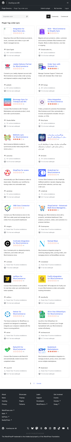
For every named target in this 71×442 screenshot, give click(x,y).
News (4, 398)
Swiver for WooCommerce (19, 313)
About (4, 394)
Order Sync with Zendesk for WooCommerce (54, 65)
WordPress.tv (41, 404)
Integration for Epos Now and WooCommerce (19, 30)
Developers (40, 401)
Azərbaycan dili (11, 428)
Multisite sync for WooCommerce (20, 136)
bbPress (5, 417)
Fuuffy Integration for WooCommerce (55, 277)
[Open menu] (68, 3)
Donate (57, 401)
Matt (4, 413)
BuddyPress (7, 420)
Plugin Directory (7, 8)
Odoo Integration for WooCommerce (55, 101)
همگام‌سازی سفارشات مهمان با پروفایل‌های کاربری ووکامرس (57, 136)
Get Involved (58, 394)
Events (56, 398)
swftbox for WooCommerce (19, 277)
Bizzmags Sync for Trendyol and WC (20, 101)
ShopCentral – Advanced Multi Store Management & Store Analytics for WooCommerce (57, 207)
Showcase (22, 394)
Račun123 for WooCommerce (19, 348)
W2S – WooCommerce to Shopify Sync (56, 30)
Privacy (4, 404)
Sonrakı (39, 383)
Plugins (21, 401)
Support (39, 398)
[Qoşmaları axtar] (27, 16)
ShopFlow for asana (21, 170)
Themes (22, 398)
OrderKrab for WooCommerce (54, 171)
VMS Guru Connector (21, 206)
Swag (56, 404)
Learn (38, 394)
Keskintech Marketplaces (53, 348)
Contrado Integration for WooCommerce (21, 242)
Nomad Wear (53, 241)
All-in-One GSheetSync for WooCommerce (57, 313)
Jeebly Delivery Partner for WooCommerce (22, 65)
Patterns (22, 404)
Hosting (4, 401)
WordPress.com (8, 410)
